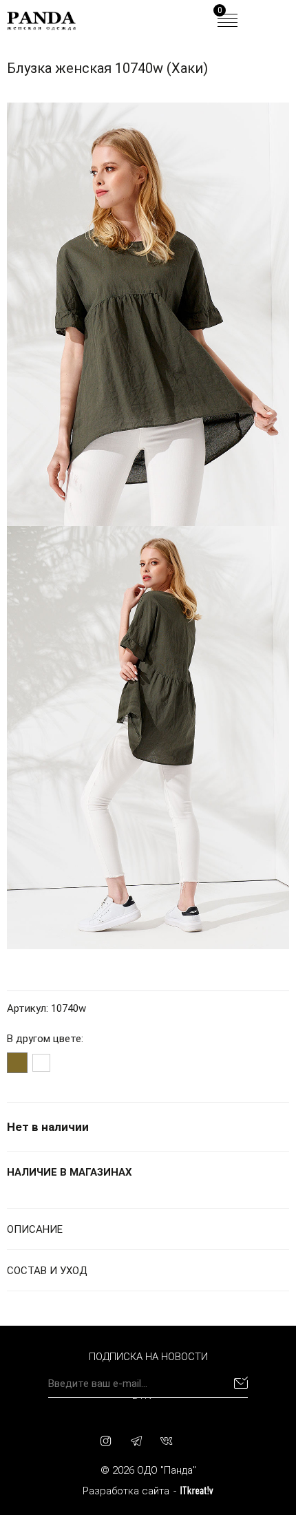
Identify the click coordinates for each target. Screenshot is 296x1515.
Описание (35, 1229)
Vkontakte (166, 1440)
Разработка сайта (126, 1491)
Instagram (106, 1440)
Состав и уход (47, 1270)
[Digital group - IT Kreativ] (196, 1490)
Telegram (136, 1440)
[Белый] (41, 1063)
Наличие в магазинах (69, 1172)
